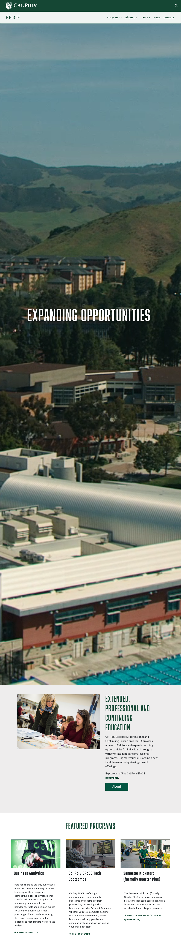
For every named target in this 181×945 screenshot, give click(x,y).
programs (111, 778)
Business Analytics (27, 932)
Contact (169, 17)
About (116, 786)
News (157, 17)
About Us (131, 17)
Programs (113, 17)
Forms (146, 17)
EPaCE (12, 17)
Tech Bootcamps (81, 933)
